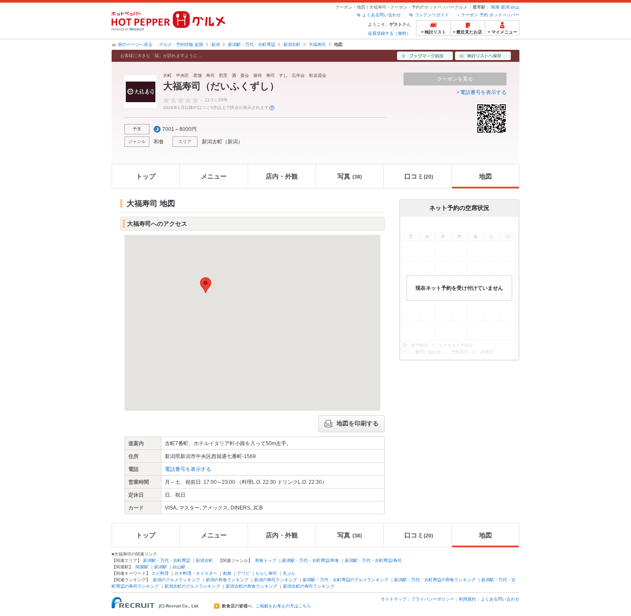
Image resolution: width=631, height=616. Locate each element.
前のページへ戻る (135, 44)
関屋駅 (142, 566)
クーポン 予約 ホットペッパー (490, 14)
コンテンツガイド (432, 14)
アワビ (243, 573)
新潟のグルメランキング (176, 579)
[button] (205, 285)
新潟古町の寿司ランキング (308, 586)
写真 (349, 176)
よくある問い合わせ (381, 14)
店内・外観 (282, 176)
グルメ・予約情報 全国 (181, 44)
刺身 (227, 573)
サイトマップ (394, 599)
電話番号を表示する (483, 92)
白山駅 (179, 566)
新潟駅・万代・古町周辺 (251, 44)
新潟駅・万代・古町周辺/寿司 (373, 560)
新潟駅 (160, 566)
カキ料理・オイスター (195, 573)
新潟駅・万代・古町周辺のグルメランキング (345, 579)
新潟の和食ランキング (227, 579)
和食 (159, 142)
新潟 (505, 7)
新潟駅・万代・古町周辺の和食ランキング (435, 579)
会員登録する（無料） (389, 33)
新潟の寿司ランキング (275, 579)
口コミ (418, 176)
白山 (515, 7)
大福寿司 (317, 44)
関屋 (495, 7)
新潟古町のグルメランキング (192, 586)
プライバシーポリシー (432, 599)
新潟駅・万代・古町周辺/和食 (310, 560)
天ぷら (288, 573)
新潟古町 (291, 44)
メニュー (214, 176)
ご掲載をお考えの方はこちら (283, 606)
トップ (145, 176)
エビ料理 (160, 573)
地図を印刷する (358, 423)
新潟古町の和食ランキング (251, 586)
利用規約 (467, 599)
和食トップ (265, 560)
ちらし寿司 (266, 573)
